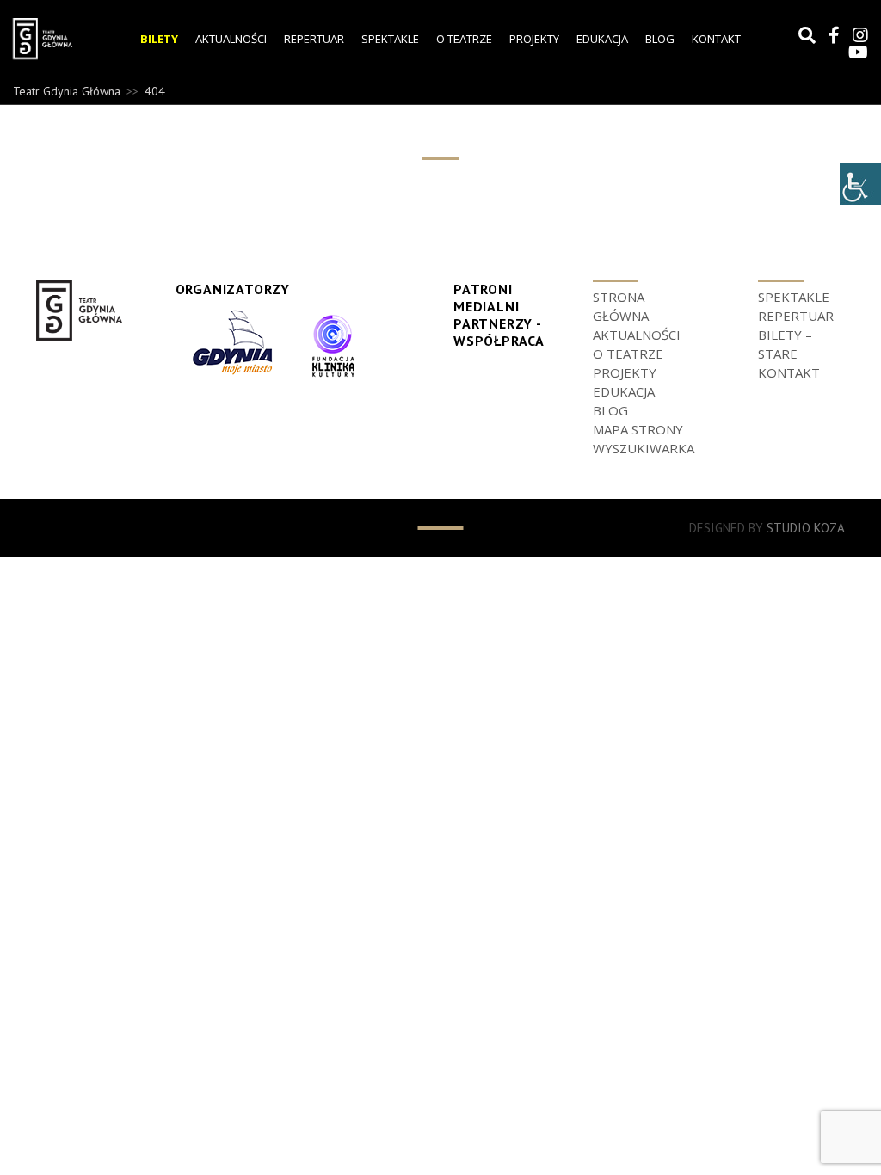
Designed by (767, 528)
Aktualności (231, 38)
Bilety (159, 38)
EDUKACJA (602, 38)
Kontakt (716, 38)
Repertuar (314, 38)
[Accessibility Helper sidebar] (860, 184)
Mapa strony (638, 429)
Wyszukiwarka (643, 448)
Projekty (534, 38)
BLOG (660, 38)
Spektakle (390, 38)
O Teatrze (464, 38)
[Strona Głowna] (55, 38)
